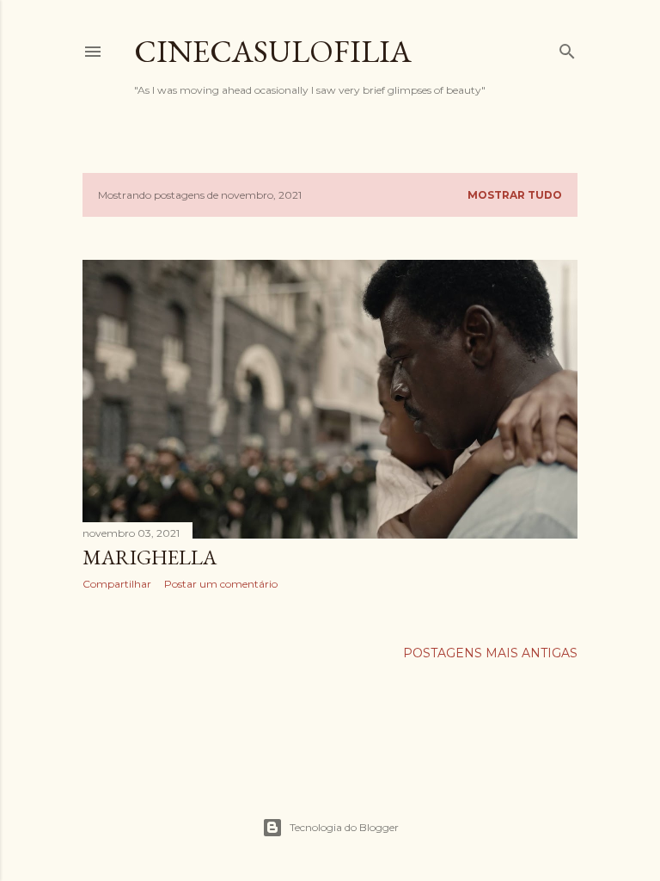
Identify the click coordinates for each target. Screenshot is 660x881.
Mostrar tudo (515, 194)
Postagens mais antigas (490, 653)
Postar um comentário (221, 583)
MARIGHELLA (149, 557)
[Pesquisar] (567, 48)
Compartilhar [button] (116, 583)
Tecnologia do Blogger (344, 827)
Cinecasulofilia (273, 51)
